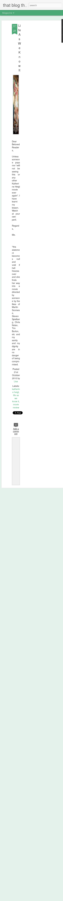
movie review (16, 406)
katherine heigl (16, 390)
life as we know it (15, 398)
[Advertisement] (36, 72)
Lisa (16, 381)
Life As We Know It (19, 47)
